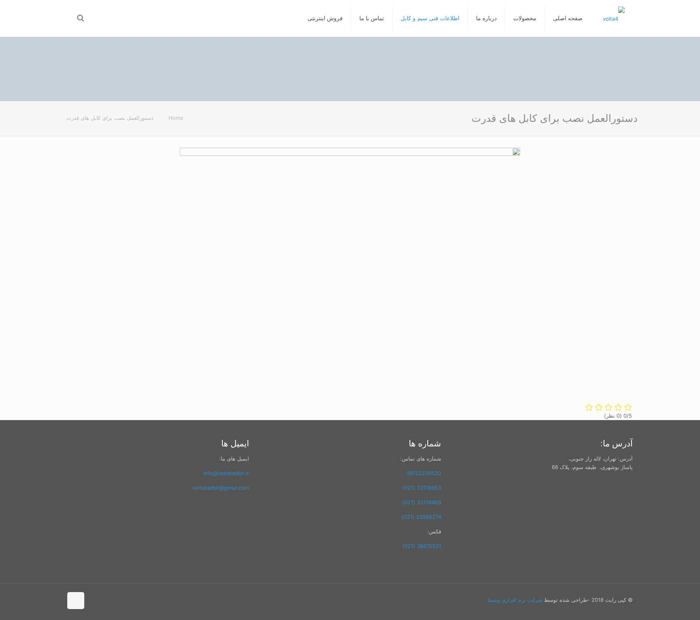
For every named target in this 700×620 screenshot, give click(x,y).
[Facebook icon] (146, 599)
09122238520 (423, 473)
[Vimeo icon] (129, 599)
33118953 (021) (421, 487)
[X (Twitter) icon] (138, 599)
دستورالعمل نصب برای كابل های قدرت (110, 118)
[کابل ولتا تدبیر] (614, 18)
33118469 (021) (421, 502)
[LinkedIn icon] (104, 599)
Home (176, 118)
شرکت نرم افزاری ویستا (516, 600)
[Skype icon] (155, 599)
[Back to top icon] (75, 600)
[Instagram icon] (95, 599)
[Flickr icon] (112, 599)
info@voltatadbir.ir (226, 473)
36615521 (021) (421, 546)
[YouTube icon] (121, 599)
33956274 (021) (421, 517)
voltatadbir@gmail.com (220, 487)
